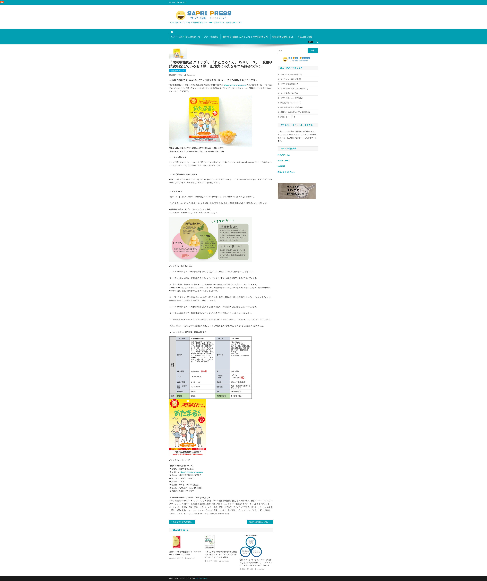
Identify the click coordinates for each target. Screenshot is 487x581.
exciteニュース (284, 161)
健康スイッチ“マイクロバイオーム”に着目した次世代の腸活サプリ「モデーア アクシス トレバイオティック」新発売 (256, 562)
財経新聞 (281, 166)
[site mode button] (310, 42)
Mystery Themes (201, 578)
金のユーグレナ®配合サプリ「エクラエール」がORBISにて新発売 (185, 553)
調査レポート (285, 117)
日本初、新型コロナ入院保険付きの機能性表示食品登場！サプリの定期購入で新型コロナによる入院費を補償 (221, 554)
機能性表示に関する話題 (290, 107)
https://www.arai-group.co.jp (235, 85)
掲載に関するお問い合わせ (283, 37)
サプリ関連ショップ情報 (290, 98)
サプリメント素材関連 (289, 79)
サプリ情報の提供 (287, 84)
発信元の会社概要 (305, 37)
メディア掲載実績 (211, 37)
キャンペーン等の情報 (289, 74)
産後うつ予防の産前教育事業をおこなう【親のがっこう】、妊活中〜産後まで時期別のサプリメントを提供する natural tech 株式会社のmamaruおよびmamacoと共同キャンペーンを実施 (184, 522)
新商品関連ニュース (178, 71)
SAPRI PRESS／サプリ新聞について (185, 37)
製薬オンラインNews (286, 172)
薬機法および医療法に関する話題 (293, 112)
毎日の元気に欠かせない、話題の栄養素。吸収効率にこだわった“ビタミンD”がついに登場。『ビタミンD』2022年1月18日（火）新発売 (261, 522)
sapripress (191, 75)
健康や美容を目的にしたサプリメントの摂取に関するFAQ (245, 37)
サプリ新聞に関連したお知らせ (292, 89)
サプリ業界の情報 (287, 93)
